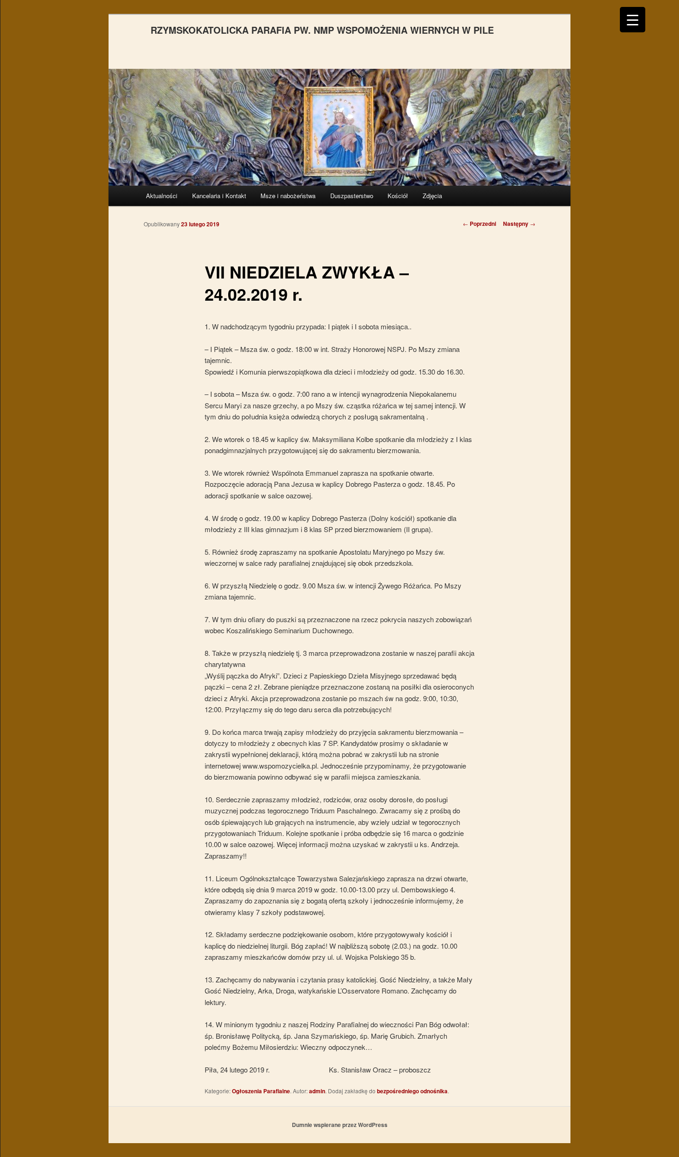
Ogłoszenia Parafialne (261, 1091)
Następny (519, 223)
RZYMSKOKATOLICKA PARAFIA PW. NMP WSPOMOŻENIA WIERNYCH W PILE (322, 29)
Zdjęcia (432, 195)
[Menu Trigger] (632, 19)
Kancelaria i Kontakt (219, 195)
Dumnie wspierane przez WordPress (340, 1125)
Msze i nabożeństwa (288, 195)
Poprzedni (479, 223)
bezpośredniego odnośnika (412, 1091)
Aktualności (161, 195)
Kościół (398, 195)
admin (317, 1091)
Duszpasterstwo (351, 195)
